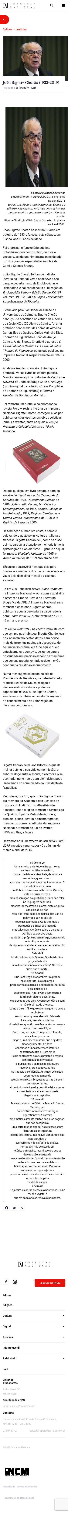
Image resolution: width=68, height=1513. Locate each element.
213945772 (9, 1430)
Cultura (7, 29)
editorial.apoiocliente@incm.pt (47, 1430)
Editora (7, 1295)
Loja (5, 1369)
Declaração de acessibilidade (19, 1498)
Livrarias (8, 1379)
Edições (7, 1305)
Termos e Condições (27, 1486)
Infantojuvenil (11, 1347)
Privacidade (9, 1486)
